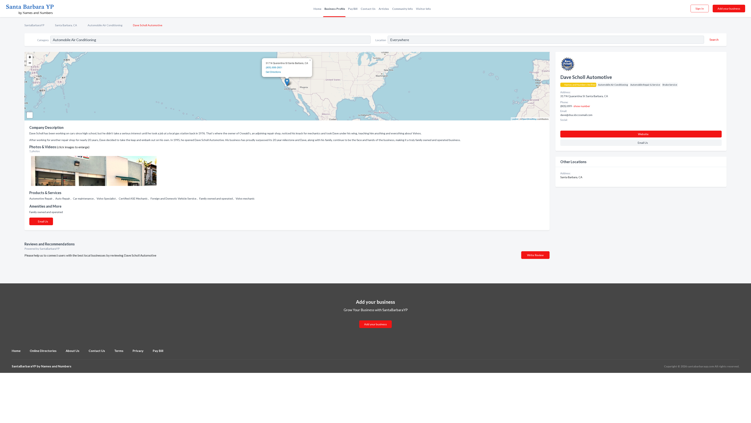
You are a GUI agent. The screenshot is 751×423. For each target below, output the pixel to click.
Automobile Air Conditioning (105, 25)
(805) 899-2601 (274, 67)
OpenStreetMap (529, 118)
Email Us (43, 221)
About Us (72, 350)
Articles (384, 8)
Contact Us (368, 8)
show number (581, 106)
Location (381, 40)
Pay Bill (353, 8)
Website (643, 134)
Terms (118, 350)
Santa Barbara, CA (66, 25)
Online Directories (43, 350)
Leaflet (515, 118)
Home (317, 8)
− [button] (30, 63)
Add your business (729, 8)
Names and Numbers (56, 366)
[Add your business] (375, 319)
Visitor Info (423, 8)
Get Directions (273, 71)
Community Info (402, 8)
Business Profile (334, 8)
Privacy (138, 350)
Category (43, 40)
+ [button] (30, 57)
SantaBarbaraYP (34, 25)
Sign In (699, 8)
